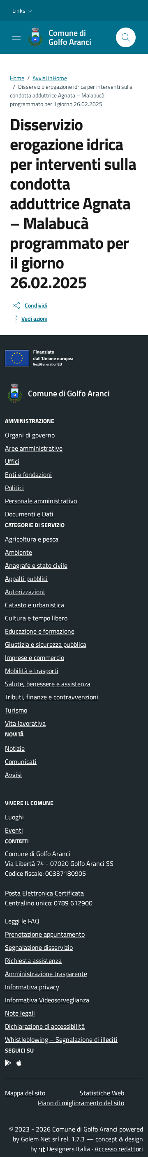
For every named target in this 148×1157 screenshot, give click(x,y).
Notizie (15, 748)
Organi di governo (30, 435)
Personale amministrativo (41, 501)
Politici (14, 488)
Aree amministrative (33, 448)
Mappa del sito (25, 1093)
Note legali (20, 1013)
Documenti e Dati (29, 514)
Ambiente (18, 552)
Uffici (12, 461)
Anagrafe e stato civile (36, 565)
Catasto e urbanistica (34, 605)
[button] (23, 11)
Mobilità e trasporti (31, 671)
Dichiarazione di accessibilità (45, 1026)
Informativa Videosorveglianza (47, 1000)
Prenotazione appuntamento (45, 934)
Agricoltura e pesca (31, 539)
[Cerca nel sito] (126, 37)
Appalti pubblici (26, 578)
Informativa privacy (32, 987)
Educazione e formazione (39, 631)
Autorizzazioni (25, 592)
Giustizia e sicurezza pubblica (45, 644)
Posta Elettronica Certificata (44, 893)
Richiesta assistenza (33, 960)
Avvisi (13, 775)
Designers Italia (67, 1149)
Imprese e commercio (34, 657)
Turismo (16, 710)
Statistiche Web (102, 1093)
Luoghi (14, 817)
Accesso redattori (119, 1149)
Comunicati (21, 761)
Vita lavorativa (25, 723)
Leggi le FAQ (22, 921)
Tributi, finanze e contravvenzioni (51, 697)
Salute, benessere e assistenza (47, 684)
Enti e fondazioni (28, 474)
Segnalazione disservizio (39, 947)
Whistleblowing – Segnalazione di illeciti (61, 1039)
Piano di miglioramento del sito (81, 1103)
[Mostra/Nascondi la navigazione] (16, 37)
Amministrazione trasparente (46, 974)
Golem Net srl (40, 1139)
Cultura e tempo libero (36, 618)
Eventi (14, 830)
